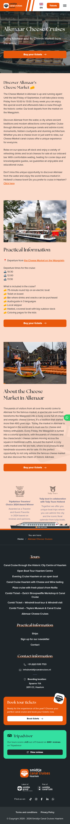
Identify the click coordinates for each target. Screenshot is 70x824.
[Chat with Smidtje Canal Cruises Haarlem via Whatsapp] (53, 799)
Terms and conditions (26, 812)
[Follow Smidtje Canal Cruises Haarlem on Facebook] (42, 799)
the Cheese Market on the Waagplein (44, 260)
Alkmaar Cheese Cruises (35, 614)
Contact (35, 645)
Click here (9, 183)
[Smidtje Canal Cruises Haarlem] (13, 5)
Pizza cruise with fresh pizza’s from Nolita (35, 587)
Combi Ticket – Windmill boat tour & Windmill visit (35, 602)
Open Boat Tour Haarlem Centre (35, 571)
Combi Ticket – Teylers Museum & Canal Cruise (35, 608)
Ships (35, 633)
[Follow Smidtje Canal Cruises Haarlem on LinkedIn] (47, 799)
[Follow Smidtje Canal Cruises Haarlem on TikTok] (30, 799)
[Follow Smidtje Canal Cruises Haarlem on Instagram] (36, 799)
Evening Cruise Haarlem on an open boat (35, 576)
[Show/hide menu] (64, 5)
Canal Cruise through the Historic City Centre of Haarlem (35, 565)
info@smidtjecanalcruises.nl (37, 669)
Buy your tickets (33, 54)
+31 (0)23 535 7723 (37, 664)
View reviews (36, 752)
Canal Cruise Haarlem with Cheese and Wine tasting (35, 582)
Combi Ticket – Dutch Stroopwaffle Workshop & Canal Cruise (35, 595)
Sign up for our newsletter (35, 639)
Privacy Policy (47, 812)
